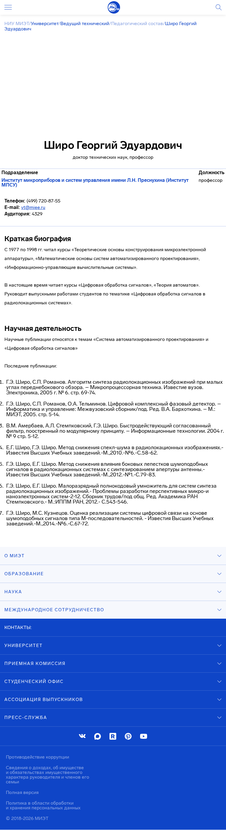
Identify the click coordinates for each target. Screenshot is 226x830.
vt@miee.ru (33, 207)
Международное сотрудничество (54, 609)
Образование (24, 573)
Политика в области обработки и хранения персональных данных (43, 805)
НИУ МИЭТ (16, 23)
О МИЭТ (14, 555)
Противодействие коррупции (37, 757)
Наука (13, 591)
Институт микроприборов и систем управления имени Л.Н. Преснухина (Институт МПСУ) (95, 182)
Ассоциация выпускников (43, 699)
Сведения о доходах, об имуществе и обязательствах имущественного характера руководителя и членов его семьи (47, 775)
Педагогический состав (137, 23)
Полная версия (22, 792)
